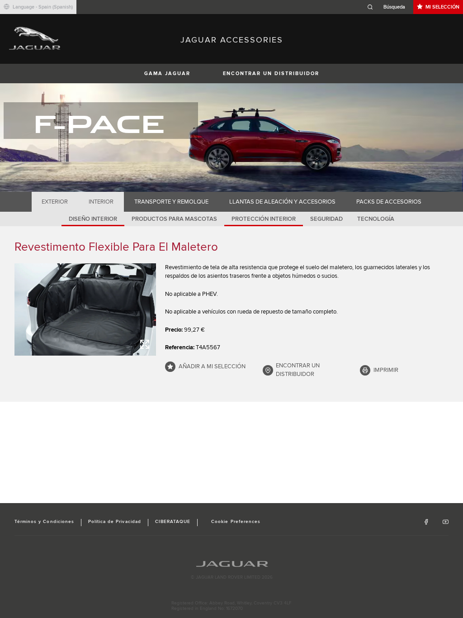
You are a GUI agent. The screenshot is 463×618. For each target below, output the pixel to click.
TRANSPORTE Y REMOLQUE (171, 201)
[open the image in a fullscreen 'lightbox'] (85, 309)
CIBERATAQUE (172, 521)
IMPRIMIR (385, 370)
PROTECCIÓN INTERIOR (264, 219)
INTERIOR (101, 201)
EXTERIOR (55, 201)
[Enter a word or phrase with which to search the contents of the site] (388, 7)
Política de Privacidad (114, 521)
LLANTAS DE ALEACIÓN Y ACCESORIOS (282, 201)
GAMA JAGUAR (167, 73)
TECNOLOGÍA (375, 219)
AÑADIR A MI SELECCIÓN (212, 366)
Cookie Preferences (235, 521)
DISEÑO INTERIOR (93, 219)
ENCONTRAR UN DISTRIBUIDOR (271, 73)
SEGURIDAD (326, 219)
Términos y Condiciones (44, 521)
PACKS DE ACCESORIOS (388, 201)
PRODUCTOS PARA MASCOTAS (174, 219)
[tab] (55, 202)
